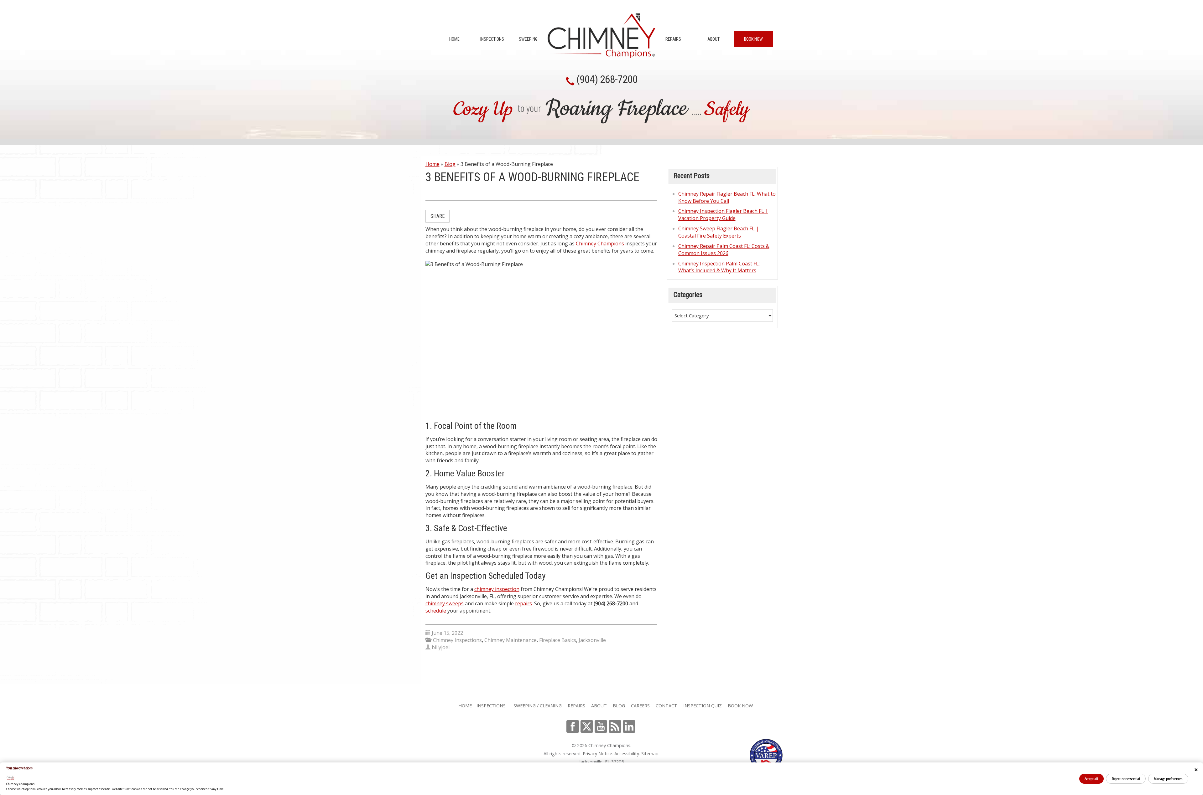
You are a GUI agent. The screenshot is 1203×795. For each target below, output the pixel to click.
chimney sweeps (444, 603)
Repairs (673, 39)
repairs (523, 603)
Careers (640, 706)
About (713, 39)
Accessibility (626, 754)
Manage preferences (1168, 779)
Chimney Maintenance (510, 640)
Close (1196, 770)
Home (454, 39)
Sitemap (650, 754)
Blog (450, 164)
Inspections (492, 39)
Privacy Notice (597, 754)
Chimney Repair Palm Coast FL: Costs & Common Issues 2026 (723, 250)
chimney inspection (496, 589)
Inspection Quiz (702, 706)
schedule (435, 610)
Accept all (1091, 779)
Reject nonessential (1126, 779)
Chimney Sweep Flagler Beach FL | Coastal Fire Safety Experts (718, 232)
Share (437, 216)
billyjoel (441, 647)
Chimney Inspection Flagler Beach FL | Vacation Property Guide (723, 215)
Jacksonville (592, 640)
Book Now (753, 39)
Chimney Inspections (457, 640)
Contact (666, 706)
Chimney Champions (600, 243)
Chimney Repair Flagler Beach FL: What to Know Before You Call (727, 197)
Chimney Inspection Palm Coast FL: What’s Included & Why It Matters (719, 267)
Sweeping (528, 39)
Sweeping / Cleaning (537, 706)
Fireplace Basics (557, 640)
